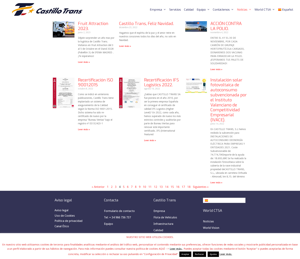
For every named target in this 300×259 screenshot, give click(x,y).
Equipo (201, 10)
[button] (224, 200)
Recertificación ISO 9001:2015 (95, 82)
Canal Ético (62, 226)
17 (183, 187)
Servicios (175, 10)
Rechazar (199, 254)
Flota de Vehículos (165, 217)
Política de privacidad (68, 221)
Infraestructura (163, 223)
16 (177, 187)
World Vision (211, 227)
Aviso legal (61, 210)
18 (188, 187)
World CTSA (263, 10)
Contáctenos (221, 10)
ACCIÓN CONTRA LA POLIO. (226, 26)
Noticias (242, 10)
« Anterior (98, 187)
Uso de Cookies (65, 215)
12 (155, 187)
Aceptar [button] (185, 254)
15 (172, 187)
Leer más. (176, 248)
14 (166, 187)
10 (144, 187)
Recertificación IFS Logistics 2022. (161, 82)
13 (161, 187)
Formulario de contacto (119, 211)
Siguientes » (201, 187)
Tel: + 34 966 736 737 (117, 217)
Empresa (156, 10)
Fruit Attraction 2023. (93, 26)
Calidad (189, 10)
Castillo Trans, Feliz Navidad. (146, 23)
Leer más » (84, 62)
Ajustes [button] (213, 254)
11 (150, 187)
